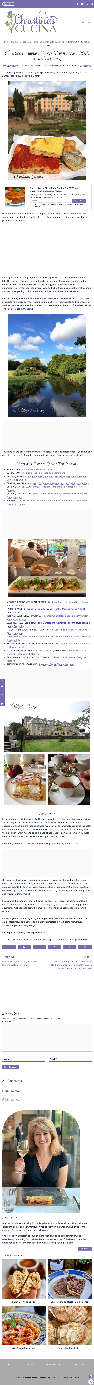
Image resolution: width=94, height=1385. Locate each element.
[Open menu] (89, 22)
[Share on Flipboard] (85, 947)
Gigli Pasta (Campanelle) (24, 1325)
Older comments (10, 1090)
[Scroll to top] (88, 1360)
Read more (83, 1249)
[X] (87, 4)
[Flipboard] (92, 4)
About (9, 1365)
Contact (29, 1365)
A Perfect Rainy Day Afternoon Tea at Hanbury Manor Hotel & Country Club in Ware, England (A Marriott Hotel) (71, 963)
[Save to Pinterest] (39, 947)
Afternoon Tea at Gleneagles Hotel (56, 664)
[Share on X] (24, 947)
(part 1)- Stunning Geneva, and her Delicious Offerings (61, 483)
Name (7, 1059)
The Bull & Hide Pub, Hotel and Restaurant (43, 473)
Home (6, 42)
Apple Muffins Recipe (69, 1325)
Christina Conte (11, 65)
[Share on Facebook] (9, 947)
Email (53, 1059)
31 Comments (85, 65)
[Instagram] (72, 4)
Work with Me (53, 1365)
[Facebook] (82, 4)
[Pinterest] (77, 4)
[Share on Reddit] (69, 947)
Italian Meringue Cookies (24, 1279)
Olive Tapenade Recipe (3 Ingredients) (69, 1279)
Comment (8, 1021)
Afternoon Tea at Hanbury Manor (35, 469)
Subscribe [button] (7, 4)
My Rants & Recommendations (24, 42)
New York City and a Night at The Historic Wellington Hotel (19, 961)
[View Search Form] (83, 22)
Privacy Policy (80, 1365)
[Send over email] (54, 947)
